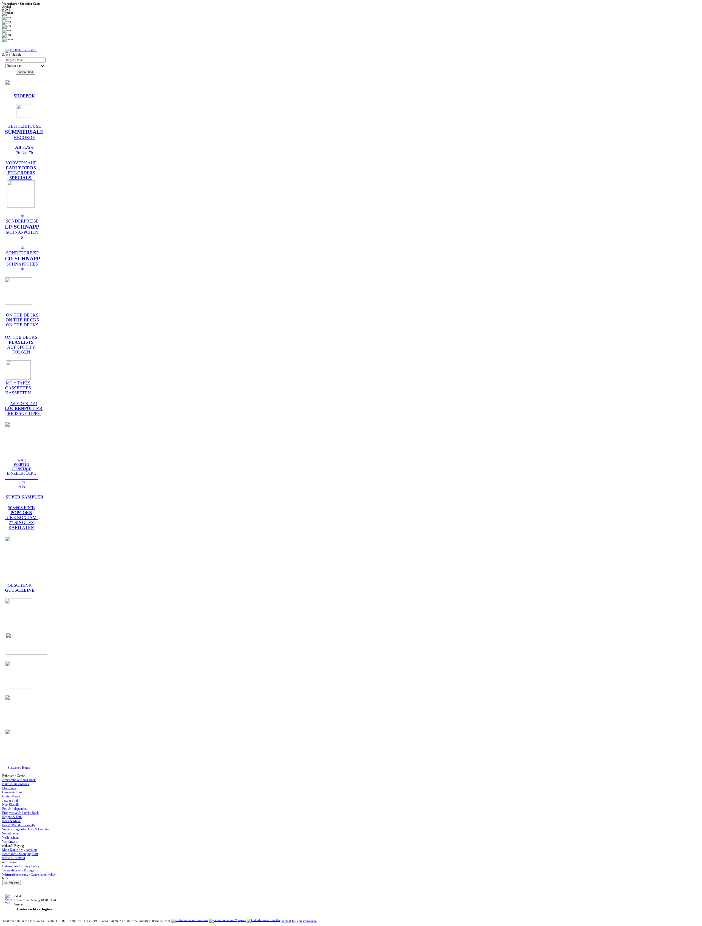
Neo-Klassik (10, 805)
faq (294, 920)
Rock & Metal (11, 821)
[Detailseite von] (9, 902)
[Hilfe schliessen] (11, 882)
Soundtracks (10, 833)
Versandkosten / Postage (18, 870)
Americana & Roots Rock (19, 780)
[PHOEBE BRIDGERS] (21, 50)
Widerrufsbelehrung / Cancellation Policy (29, 874)
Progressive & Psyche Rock (20, 813)
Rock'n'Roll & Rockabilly (18, 825)
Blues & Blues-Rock (15, 784)
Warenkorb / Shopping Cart (20, 854)
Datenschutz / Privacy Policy (20, 866)
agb (299, 920)
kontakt (286, 920)
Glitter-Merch (11, 796)
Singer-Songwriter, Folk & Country (25, 829)
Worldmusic (10, 842)
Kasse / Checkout (13, 858)
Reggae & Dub (12, 817)
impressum (310, 920)
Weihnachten (10, 837)
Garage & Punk (12, 792)
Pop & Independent (14, 809)
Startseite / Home (19, 768)
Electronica (9, 788)
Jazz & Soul (10, 800)
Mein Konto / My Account (19, 850)
